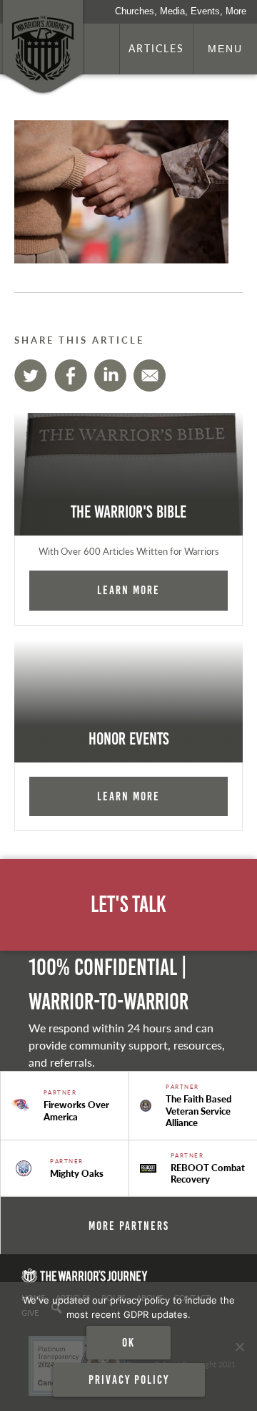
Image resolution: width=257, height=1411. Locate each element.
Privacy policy (129, 1379)
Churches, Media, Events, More (180, 11)
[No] (239, 1346)
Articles (156, 48)
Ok (128, 1342)
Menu (225, 48)
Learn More (128, 589)
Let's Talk (128, 904)
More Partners (129, 1225)
